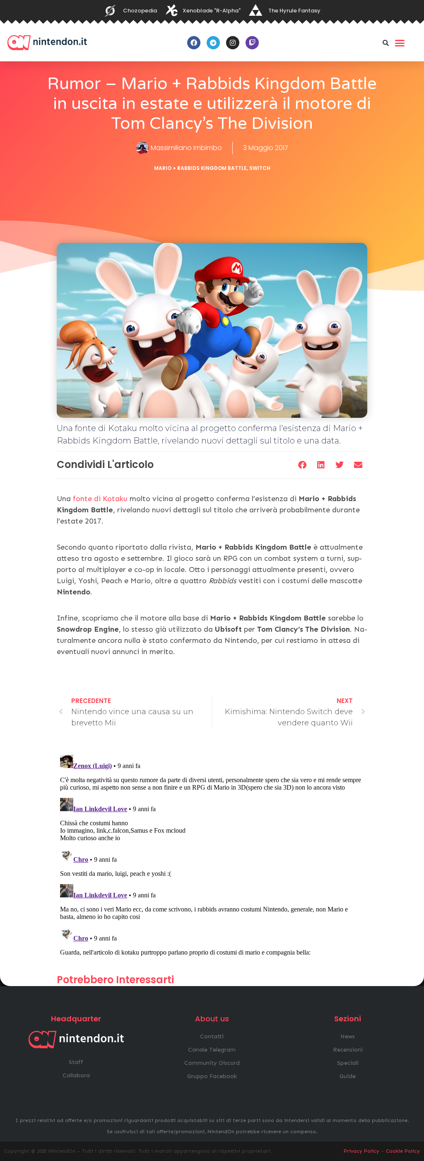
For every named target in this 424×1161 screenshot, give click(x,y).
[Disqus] (212, 855)
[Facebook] (193, 42)
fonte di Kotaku (100, 498)
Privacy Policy (361, 1151)
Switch (259, 168)
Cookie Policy (403, 1151)
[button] (386, 42)
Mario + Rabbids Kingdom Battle (200, 168)
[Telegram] (213, 42)
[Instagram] (232, 42)
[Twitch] (252, 42)
